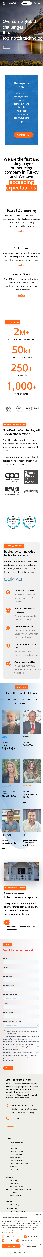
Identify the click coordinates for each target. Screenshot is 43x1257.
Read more (11, 1232)
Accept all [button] (11, 1246)
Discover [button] (6, 47)
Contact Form (24, 134)
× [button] (40, 1215)
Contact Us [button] (10, 1127)
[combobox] (37, 1215)
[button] (39, 3)
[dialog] (21, 1234)
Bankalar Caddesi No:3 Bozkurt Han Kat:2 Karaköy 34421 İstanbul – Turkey (24, 1109)
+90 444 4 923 (18, 1118)
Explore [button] (21, 231)
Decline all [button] (31, 1246)
